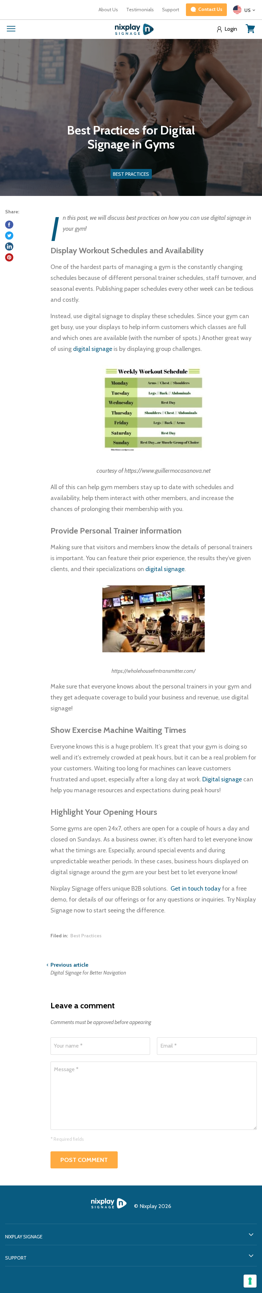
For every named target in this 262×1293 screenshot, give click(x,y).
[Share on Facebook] (9, 225)
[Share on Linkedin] (9, 246)
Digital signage (222, 779)
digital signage (92, 349)
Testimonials (140, 9)
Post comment (84, 1160)
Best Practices (86, 936)
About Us (108, 9)
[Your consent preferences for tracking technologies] (250, 1281)
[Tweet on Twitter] (9, 235)
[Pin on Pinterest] (9, 257)
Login (230, 29)
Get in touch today (196, 888)
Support (170, 9)
